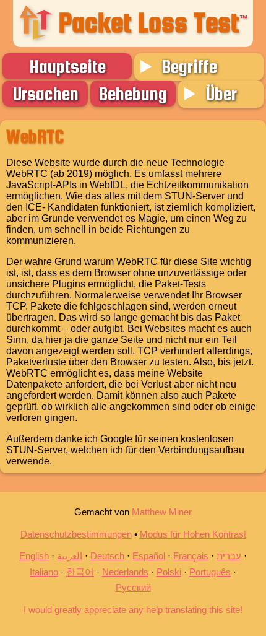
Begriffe (189, 66)
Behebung (132, 93)
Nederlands (125, 572)
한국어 (80, 572)
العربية (69, 556)
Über (221, 93)
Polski (169, 572)
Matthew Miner (162, 512)
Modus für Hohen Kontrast (193, 534)
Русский (133, 587)
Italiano (44, 572)
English (34, 556)
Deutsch (107, 556)
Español (148, 556)
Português (210, 572)
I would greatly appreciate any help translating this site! (133, 609)
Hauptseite (67, 66)
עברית (229, 556)
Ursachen (45, 93)
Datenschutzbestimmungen (76, 534)
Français (190, 556)
